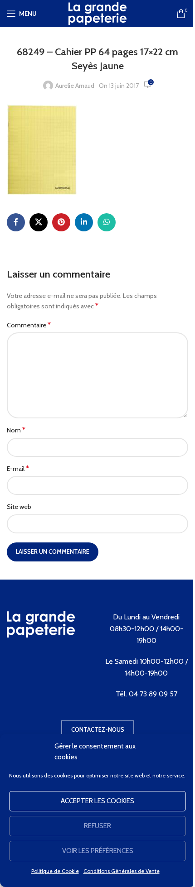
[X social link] (38, 222)
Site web (19, 507)
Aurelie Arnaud (74, 86)
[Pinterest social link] (61, 222)
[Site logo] (97, 13)
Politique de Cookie (55, 871)
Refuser (97, 826)
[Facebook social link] (16, 222)
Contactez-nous (97, 729)
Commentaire (29, 325)
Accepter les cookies (97, 801)
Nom (16, 430)
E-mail (18, 468)
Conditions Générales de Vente (121, 871)
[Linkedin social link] (84, 222)
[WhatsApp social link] (107, 222)
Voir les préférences (97, 851)
